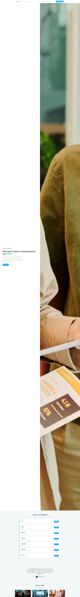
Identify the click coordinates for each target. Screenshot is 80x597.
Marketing (46, 1)
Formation (34, 1)
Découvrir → (6, 264)
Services (50, 1)
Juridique (38, 1)
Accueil (25, 1)
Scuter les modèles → (60, 1)
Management (42, 1)
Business (31, 1)
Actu (28, 1)
